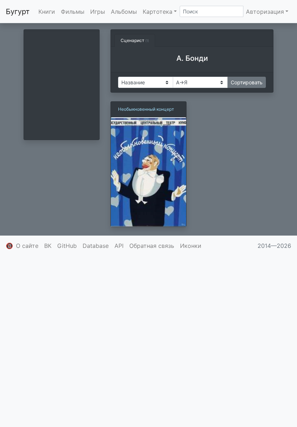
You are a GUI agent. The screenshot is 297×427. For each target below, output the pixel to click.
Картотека (157, 11)
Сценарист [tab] (135, 40)
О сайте (27, 245)
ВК (47, 245)
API (119, 245)
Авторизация (265, 11)
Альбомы (124, 11)
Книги (46, 11)
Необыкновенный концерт (146, 109)
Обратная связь (151, 245)
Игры (97, 11)
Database (96, 245)
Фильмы (72, 11)
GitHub (67, 245)
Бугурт (18, 11)
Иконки (190, 245)
